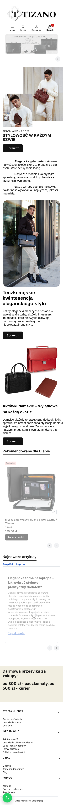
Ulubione (7, 725)
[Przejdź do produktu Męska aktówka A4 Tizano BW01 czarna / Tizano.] (31, 488)
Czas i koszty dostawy (14, 745)
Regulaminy (9, 792)
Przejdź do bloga (12, 564)
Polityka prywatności (14, 752)
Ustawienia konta (12, 722)
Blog (5, 772)
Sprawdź (13, 148)
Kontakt (7, 785)
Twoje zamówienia (12, 719)
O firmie (7, 765)
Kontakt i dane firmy (13, 769)
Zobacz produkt (17, 537)
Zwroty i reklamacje (13, 789)
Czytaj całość (16, 633)
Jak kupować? (10, 739)
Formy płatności (11, 748)
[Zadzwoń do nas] (7, 797)
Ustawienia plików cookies (17, 742)
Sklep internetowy (28, 801)
